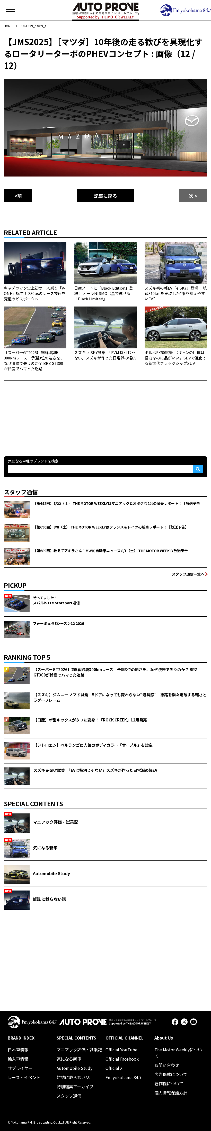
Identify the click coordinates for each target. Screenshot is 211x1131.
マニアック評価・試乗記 (79, 1049)
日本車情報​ (18, 1049)
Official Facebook (122, 1059)
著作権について (168, 1083)
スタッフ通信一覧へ (188, 574)
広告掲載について (170, 1074)
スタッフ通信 (69, 1096)
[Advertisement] (42, 413)
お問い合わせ (166, 1065)
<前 (18, 195)
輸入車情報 (18, 1059)
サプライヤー (20, 1068)
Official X (114, 1068)
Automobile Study (74, 1068)
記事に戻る (105, 195)
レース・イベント (24, 1077)
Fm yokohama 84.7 (124, 1077)
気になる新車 (69, 1059)
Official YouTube (121, 1049)
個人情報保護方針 (170, 1093)
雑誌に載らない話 (73, 1077)
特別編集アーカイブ (75, 1086)
